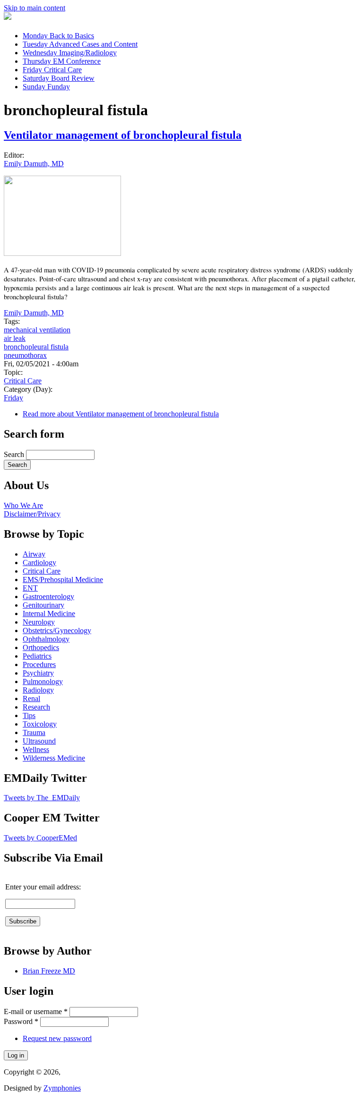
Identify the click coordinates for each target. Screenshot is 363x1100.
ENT (30, 588)
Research (36, 707)
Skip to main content (34, 8)
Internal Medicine (49, 613)
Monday (58, 36)
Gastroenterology (48, 596)
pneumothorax (25, 355)
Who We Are (23, 505)
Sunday (46, 87)
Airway (34, 554)
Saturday (59, 78)
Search (15, 454)
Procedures (39, 664)
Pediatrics (37, 656)
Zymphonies (62, 1088)
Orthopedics (41, 647)
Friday (52, 70)
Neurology (39, 622)
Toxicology (40, 724)
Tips (29, 715)
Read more (121, 414)
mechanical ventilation (37, 330)
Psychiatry (38, 673)
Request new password (57, 1038)
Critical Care (23, 381)
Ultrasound (39, 741)
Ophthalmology (46, 639)
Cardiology (39, 562)
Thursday (62, 61)
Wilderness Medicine (54, 758)
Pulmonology (43, 681)
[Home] (7, 17)
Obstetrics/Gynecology (57, 630)
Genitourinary (43, 605)
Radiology (38, 690)
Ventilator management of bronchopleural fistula (123, 135)
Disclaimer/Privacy (32, 514)
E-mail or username (36, 1011)
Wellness (36, 749)
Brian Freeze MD (49, 971)
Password (21, 1021)
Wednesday (70, 53)
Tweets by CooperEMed (40, 838)
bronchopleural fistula (36, 347)
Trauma (34, 732)
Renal (31, 698)
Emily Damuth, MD (34, 164)
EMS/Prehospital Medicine (63, 579)
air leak (15, 338)
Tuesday (80, 44)
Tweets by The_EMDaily (42, 798)
